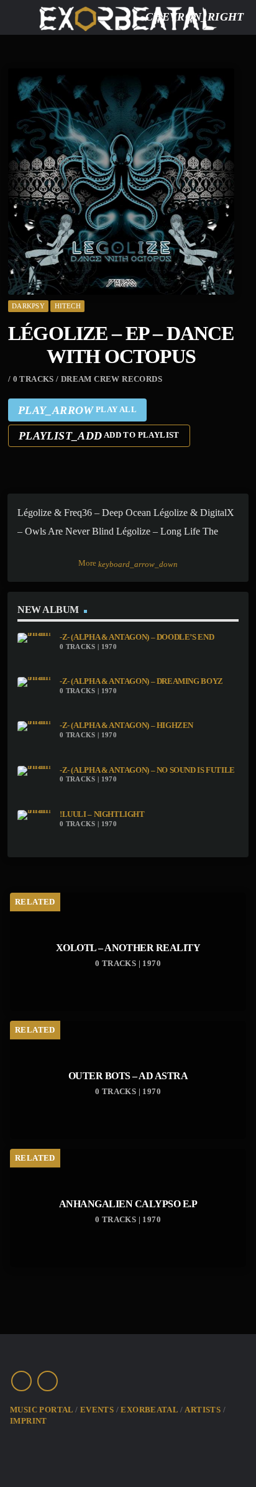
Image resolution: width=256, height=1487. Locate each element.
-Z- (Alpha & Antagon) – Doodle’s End (137, 637)
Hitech (68, 306)
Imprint (28, 1420)
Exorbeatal (149, 1409)
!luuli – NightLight (102, 814)
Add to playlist (99, 436)
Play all (77, 410)
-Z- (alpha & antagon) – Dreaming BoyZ (141, 681)
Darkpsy (28, 306)
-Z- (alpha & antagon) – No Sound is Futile (147, 770)
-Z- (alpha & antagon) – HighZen (126, 725)
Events (97, 1409)
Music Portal (41, 1409)
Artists (203, 1409)
